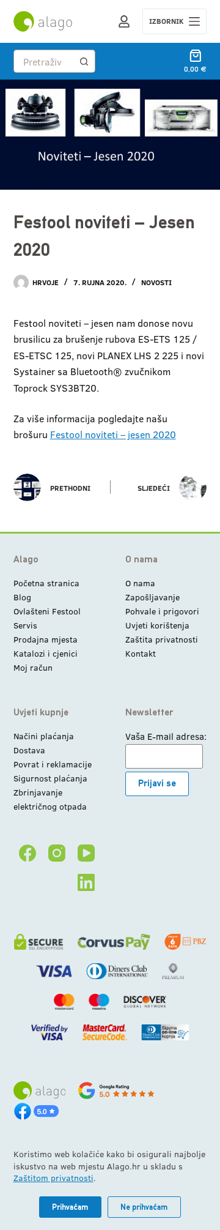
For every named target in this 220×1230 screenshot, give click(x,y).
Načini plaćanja (43, 736)
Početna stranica (46, 583)
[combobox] (43, 61)
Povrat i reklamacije (52, 764)
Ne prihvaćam (144, 1207)
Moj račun (33, 667)
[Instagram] (56, 853)
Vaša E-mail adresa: (166, 736)
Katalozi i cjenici (45, 653)
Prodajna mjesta (45, 639)
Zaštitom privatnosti (53, 1177)
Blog (22, 597)
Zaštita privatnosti (161, 639)
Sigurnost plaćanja (50, 778)
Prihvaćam (70, 1207)
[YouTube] (86, 853)
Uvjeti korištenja (157, 625)
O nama (140, 583)
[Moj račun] (124, 21)
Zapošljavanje (152, 597)
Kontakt (140, 653)
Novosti (156, 282)
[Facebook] (27, 853)
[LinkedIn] (86, 882)
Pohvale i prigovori (162, 611)
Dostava (29, 750)
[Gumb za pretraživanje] (84, 61)
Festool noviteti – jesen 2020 (113, 434)
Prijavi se (157, 783)
